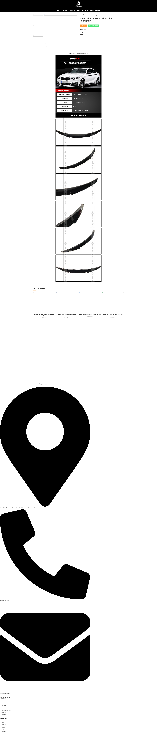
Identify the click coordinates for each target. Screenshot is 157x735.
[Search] (122, 4)
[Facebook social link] (34, 4)
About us (3, 720)
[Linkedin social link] (88, 34)
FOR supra (3, 705)
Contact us (3, 724)
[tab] (72, 53)
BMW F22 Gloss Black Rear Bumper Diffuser (90, 314)
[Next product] (123, 15)
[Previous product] (120, 15)
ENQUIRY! (83, 25)
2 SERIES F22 (93, 15)
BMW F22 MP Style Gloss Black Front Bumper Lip (67, 315)
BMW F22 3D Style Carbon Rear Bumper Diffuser (44, 315)
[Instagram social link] (36, 4)
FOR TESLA (3, 703)
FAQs (2, 722)
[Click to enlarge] (46, 44)
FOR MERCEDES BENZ (6, 701)
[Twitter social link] (85, 34)
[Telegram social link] (89, 34)
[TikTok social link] (37, 4)
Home (81, 15)
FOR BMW (86, 15)
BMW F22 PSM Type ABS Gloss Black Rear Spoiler (113, 315)
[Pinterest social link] (86, 34)
